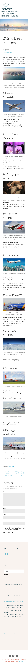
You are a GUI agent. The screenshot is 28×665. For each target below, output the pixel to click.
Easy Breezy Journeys (7, 9)
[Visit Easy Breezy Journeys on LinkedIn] (5, 554)
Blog (13, 656)
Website (5, 521)
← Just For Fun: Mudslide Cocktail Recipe (8, 473)
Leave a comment (8, 52)
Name (5, 508)
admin (4, 51)
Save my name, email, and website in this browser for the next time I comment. (15, 528)
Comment (6, 492)
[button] (26, 16)
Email (5, 514)
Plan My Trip (17, 656)
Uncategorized (12, 466)
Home (10, 656)
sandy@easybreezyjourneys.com (14, 601)
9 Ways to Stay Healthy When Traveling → (19, 473)
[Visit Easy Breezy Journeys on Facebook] (7, 553)
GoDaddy (21, 661)
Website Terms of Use (10, 634)
